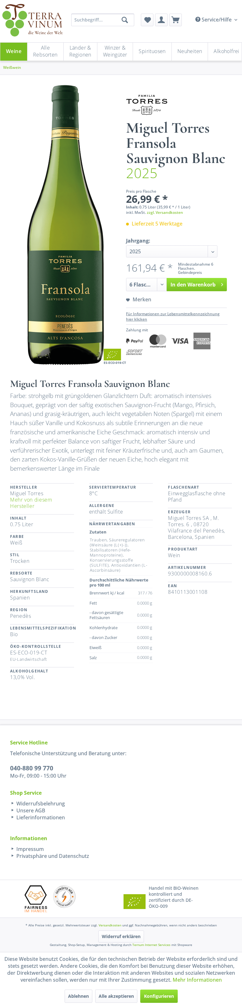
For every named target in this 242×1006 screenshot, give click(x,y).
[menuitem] (147, 20)
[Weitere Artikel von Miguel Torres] (146, 105)
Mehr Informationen (197, 979)
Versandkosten (110, 925)
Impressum (29, 849)
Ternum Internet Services (151, 945)
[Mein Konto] (161, 20)
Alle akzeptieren (116, 996)
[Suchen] (124, 20)
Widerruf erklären (121, 936)
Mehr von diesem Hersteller (31, 503)
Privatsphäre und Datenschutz (52, 855)
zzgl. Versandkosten (165, 212)
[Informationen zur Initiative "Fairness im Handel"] (36, 899)
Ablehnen (78, 996)
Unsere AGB (30, 810)
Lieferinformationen (40, 817)
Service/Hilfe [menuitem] (216, 19)
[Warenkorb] (175, 20)
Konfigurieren (159, 996)
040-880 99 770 (31, 768)
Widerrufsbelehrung (40, 803)
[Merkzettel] (147, 20)
